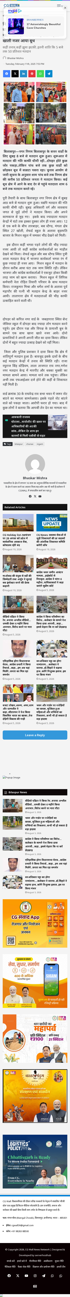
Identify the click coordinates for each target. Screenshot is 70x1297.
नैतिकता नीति (10, 1266)
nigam (40, 444)
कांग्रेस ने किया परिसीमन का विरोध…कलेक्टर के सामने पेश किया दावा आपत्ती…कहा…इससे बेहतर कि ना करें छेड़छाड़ (51, 622)
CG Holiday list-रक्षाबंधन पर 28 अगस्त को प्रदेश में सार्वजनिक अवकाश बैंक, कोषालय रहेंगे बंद (17, 540)
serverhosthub (43, 1255)
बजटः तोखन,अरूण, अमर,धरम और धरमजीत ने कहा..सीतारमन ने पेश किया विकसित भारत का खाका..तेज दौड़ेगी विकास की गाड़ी (18, 712)
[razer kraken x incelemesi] (35, 1295)
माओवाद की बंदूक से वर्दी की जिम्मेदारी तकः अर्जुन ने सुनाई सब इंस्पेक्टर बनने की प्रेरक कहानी (17, 581)
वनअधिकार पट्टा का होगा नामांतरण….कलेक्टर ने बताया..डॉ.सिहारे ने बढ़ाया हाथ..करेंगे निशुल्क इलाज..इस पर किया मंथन (51, 667)
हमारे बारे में (22, 1261)
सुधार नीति (59, 1261)
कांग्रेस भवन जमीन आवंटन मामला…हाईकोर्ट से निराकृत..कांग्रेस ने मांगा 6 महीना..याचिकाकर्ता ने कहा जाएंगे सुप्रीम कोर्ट (50, 579)
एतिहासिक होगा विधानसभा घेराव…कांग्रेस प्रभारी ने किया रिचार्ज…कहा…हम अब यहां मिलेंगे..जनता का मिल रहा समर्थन (17, 667)
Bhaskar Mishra (15, 58)
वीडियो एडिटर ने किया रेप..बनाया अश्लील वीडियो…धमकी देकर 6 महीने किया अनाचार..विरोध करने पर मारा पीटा (17, 623)
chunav (29, 444)
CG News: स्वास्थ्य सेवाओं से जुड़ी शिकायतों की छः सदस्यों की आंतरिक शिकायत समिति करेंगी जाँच (51, 540)
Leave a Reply (35, 735)
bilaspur (19, 444)
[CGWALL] (11, 6)
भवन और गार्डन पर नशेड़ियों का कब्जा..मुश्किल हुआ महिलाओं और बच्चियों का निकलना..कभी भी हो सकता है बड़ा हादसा (51, 712)
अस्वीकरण (47, 1261)
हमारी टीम (61, 1266)
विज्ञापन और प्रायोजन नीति (43, 1266)
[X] (35, 496)
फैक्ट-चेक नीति (24, 1266)
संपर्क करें (11, 1261)
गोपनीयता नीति (35, 1261)
